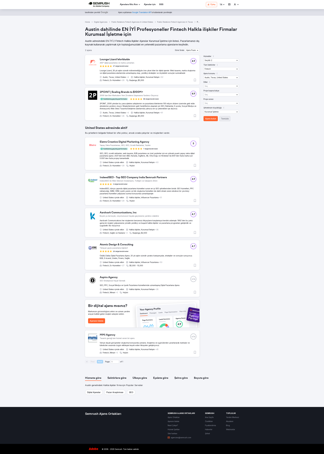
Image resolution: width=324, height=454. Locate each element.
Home (87, 22)
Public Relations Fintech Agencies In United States (132, 22)
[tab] (93, 378)
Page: (107, 362)
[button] (222, 4)
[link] (150, 4)
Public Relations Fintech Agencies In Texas (175, 22)
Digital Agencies (100, 22)
